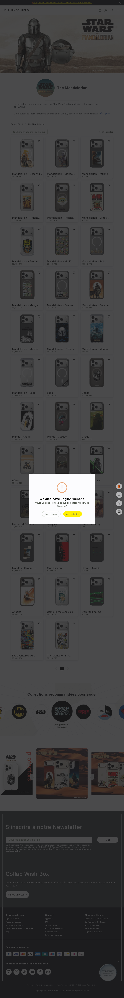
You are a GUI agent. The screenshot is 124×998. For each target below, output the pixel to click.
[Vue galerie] (119, 486)
